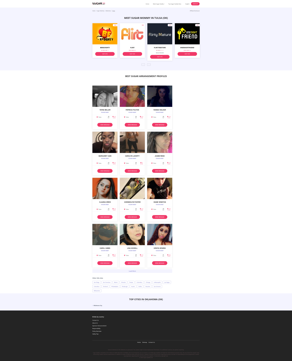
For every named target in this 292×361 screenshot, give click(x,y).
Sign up (195, 4)
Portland (105, 286)
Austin (133, 286)
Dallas (140, 286)
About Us (95, 323)
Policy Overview (96, 331)
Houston (147, 286)
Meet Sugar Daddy (158, 4)
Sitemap (144, 342)
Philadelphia (114, 286)
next (149, 64)
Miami (115, 282)
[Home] (100, 3)
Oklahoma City (98, 305)
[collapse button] (132, 271)
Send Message (105, 125)
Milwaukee (97, 290)
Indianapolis (157, 282)
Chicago (148, 282)
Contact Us (152, 342)
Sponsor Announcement (99, 326)
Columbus (139, 282)
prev (143, 64)
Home (147, 4)
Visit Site (105, 54)
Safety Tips (95, 334)
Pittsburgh (125, 286)
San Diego (96, 282)
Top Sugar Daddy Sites (174, 4)
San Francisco (106, 282)
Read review (160, 53)
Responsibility (96, 328)
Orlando (123, 282)
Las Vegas (167, 282)
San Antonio (157, 286)
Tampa (131, 282)
